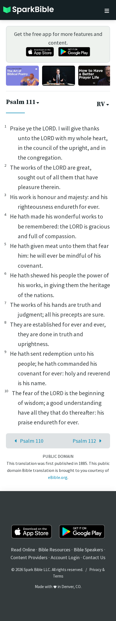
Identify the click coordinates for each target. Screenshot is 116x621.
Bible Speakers (88, 549)
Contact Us (94, 557)
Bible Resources (54, 549)
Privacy (95, 569)
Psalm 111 (20, 102)
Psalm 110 (31, 440)
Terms (58, 576)
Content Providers (29, 557)
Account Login (65, 557)
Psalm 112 (84, 440)
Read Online (23, 549)
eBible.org (57, 477)
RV (101, 104)
